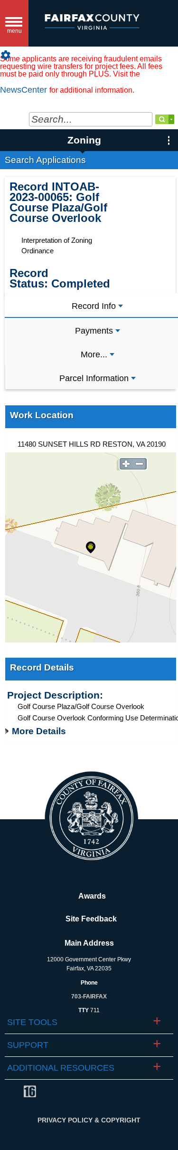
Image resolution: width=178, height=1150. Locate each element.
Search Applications (45, 160)
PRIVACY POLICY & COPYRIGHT (89, 1120)
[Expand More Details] (8, 731)
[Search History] (171, 119)
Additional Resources (60, 1068)
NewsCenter (24, 90)
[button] (165, 23)
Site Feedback (89, 919)
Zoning (84, 139)
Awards (89, 896)
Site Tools (32, 1022)
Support (27, 1045)
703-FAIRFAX (89, 996)
